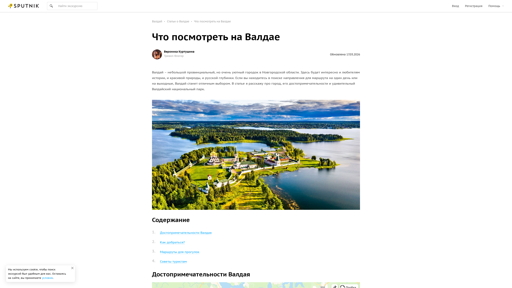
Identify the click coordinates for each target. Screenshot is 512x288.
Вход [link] (455, 6)
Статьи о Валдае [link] (178, 21)
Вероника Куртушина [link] (179, 51)
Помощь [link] (494, 6)
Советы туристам (173, 261)
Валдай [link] (157, 21)
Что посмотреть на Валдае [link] (212, 21)
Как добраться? (172, 242)
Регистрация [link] (473, 6)
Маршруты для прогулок (179, 252)
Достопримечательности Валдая (186, 233)
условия (47, 278)
